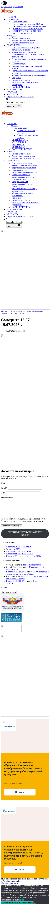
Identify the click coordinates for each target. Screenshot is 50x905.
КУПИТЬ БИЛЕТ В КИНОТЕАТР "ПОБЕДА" (25, 533)
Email (4, 488)
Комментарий (7, 497)
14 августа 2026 (13, 549)
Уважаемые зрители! (32, 565)
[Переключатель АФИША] (46, 151)
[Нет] (35, 903)
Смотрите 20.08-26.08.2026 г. (18, 547)
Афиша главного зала (21, 38)
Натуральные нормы (21, 80)
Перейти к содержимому (12, 7)
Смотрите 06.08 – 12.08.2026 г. (19, 554)
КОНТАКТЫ (12, 94)
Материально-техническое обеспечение (29, 75)
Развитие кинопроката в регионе (31, 26)
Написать (19, 792)
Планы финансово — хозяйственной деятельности (28, 55)
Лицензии (16, 78)
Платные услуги (19, 64)
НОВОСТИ (12, 92)
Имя (3, 483)
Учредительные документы (24, 52)
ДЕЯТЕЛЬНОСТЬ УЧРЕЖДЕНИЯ (27, 29)
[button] (7, 100)
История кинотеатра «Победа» (30, 24)
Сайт (3, 493)
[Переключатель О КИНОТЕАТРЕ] (46, 128)
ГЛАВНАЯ (12, 17)
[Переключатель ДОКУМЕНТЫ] (46, 161)
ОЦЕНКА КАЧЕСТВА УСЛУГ (20, 97)
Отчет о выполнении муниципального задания (29, 60)
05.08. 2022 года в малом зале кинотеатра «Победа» (27, 573)
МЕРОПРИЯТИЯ (14, 89)
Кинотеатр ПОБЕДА (15, 572)
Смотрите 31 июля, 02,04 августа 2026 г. (23, 556)
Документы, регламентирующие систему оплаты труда (30, 72)
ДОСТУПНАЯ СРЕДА (22, 33)
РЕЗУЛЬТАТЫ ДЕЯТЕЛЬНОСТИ (27, 31)
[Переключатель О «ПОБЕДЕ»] (46, 126)
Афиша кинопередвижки (23, 43)
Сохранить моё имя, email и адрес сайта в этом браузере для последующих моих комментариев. (23, 520)
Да (22, 900)
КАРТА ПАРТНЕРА (21, 87)
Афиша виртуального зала (23, 40)
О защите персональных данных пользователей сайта (26, 48)
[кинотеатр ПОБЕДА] (7, 12)
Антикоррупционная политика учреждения (25, 83)
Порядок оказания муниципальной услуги (27, 67)
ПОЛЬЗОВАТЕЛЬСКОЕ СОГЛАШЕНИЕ (17, 903)
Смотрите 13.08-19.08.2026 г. (18, 551)
